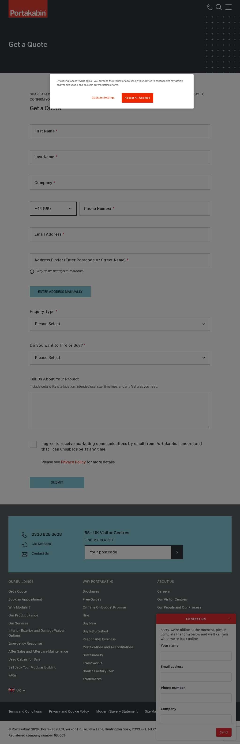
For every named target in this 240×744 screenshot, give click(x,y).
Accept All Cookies (137, 98)
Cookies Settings (103, 97)
